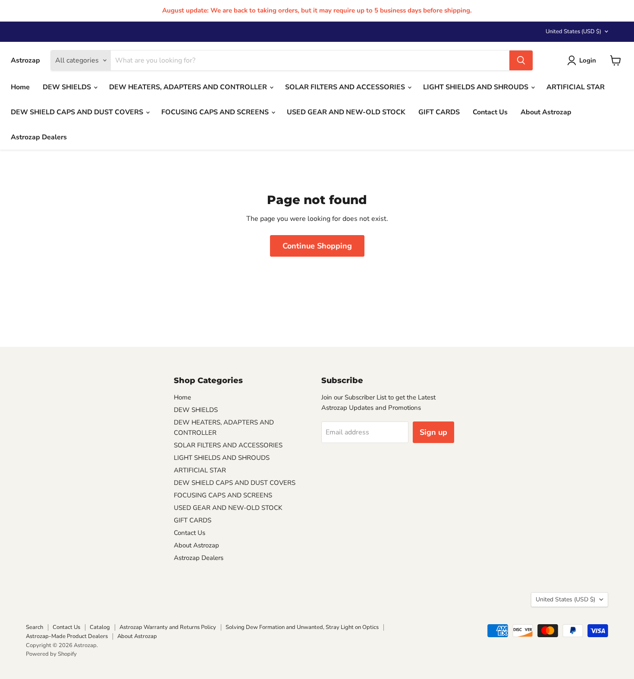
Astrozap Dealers (39, 137)
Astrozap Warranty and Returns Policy (167, 627)
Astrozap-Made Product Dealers (67, 636)
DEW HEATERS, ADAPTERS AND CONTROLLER (189, 87)
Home (20, 87)
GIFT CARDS (439, 112)
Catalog (100, 627)
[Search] (521, 60)
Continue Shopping (317, 246)
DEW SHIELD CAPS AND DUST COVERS (78, 112)
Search (34, 627)
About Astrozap (546, 112)
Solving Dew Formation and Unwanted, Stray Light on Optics (302, 627)
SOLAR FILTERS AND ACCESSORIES (346, 87)
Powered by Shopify (51, 654)
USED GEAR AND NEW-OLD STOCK (346, 112)
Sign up (433, 432)
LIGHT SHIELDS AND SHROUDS (476, 87)
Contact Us (490, 112)
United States (573, 31)
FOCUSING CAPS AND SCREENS (215, 112)
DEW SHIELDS (68, 87)
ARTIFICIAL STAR (575, 87)
